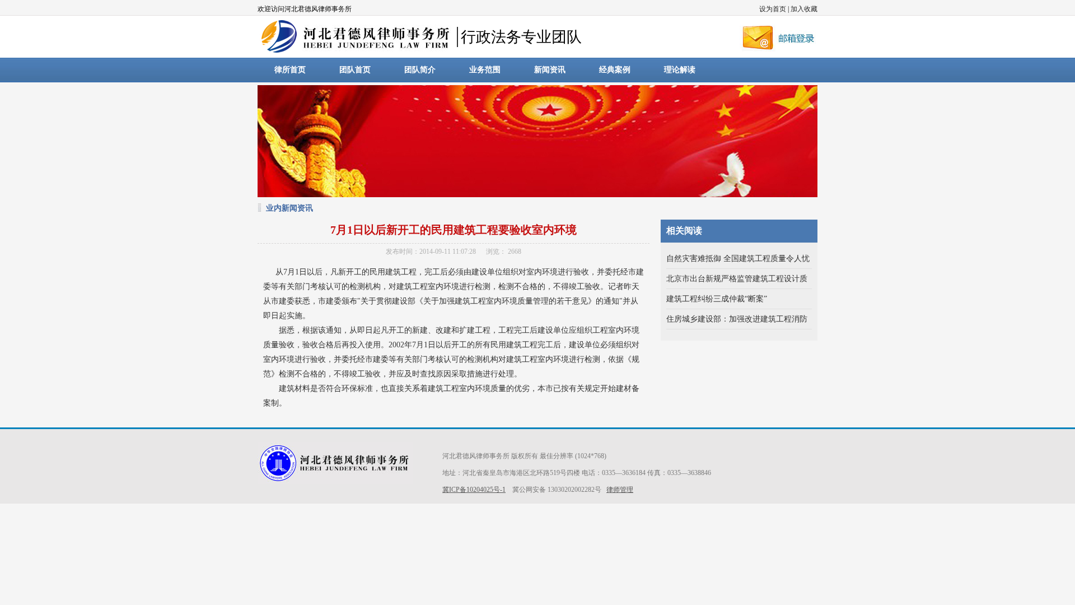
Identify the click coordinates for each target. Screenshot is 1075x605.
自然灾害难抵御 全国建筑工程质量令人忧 (738, 258)
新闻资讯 (549, 70)
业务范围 (485, 70)
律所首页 (290, 70)
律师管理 (619, 490)
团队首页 (355, 70)
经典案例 (614, 70)
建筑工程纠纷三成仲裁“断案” (716, 299)
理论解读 (679, 70)
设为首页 (772, 9)
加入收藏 (804, 9)
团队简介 (420, 70)
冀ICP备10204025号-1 (474, 490)
